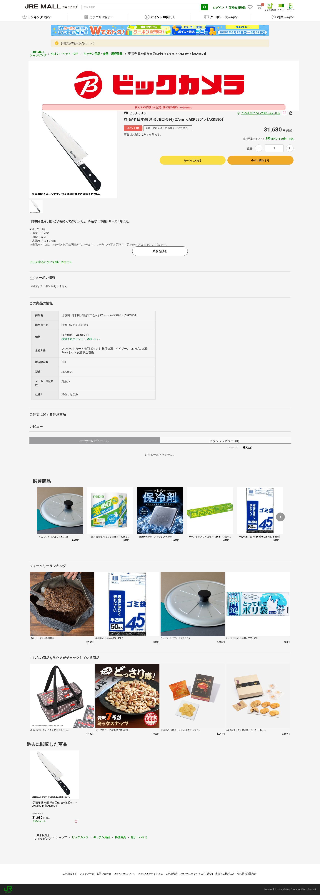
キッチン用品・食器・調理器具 (103, 53)
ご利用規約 (172, 873)
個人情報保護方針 (246, 873)
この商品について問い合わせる (260, 113)
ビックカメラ (80, 837)
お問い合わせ (104, 873)
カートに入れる (193, 160)
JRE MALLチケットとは (150, 873)
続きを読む (160, 251)
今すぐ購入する (260, 160)
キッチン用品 (101, 837)
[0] (259, 7)
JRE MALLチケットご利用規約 (196, 873)
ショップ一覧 (87, 873)
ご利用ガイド (70, 873)
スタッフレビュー (225, 441)
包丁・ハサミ (139, 837)
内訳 (291, 138)
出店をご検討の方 (225, 873)
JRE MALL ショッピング (38, 54)
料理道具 (120, 837)
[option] (73, 154)
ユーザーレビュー (94, 441)
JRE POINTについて (124, 873)
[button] (280, 517)
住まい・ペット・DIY (65, 53)
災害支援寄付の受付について (78, 43)
